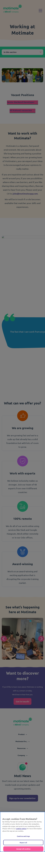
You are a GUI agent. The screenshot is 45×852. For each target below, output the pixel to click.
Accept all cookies (23, 849)
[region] (22, 832)
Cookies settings (23, 836)
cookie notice (21, 829)
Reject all (23, 843)
